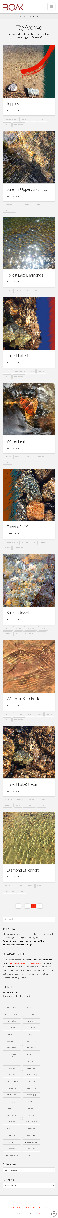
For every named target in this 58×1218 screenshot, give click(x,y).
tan (12, 1122)
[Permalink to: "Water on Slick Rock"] (29, 666)
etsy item (31, 1054)
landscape (31, 1075)
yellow (8, 462)
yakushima (12, 1155)
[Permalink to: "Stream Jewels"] (29, 580)
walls (20, 1207)
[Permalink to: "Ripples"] (29, 71)
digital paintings (11, 119)
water (7, 124)
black (31, 1021)
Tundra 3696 (17, 526)
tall (31, 1115)
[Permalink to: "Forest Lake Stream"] (29, 752)
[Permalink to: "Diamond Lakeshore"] (29, 838)
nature (8, 290)
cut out (12, 1048)
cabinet (11, 1034)
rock (40, 714)
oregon (31, 1095)
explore (37, 1207)
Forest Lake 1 (17, 355)
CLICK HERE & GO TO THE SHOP (25, 963)
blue (6, 371)
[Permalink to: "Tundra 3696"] (29, 495)
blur (31, 1028)
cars (31, 1034)
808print (8, 800)
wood (12, 1149)
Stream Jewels (18, 612)
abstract (8, 205)
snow (31, 1108)
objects (31, 1088)
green (24, 119)
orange (43, 628)
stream (43, 119)
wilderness (18, 124)
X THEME (38, 1213)
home (12, 1207)
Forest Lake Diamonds (25, 274)
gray (18, 205)
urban (31, 1128)
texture (12, 1128)
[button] (51, 6)
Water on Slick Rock (23, 698)
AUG (31, 1014)
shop (46, 1207)
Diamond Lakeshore (23, 869)
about (28, 1207)
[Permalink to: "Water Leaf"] (29, 409)
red (33, 119)
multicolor (30, 628)
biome (12, 1021)
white (11, 1142)
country (31, 1041)
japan (12, 1075)
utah (11, 1135)
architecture (12, 1014)
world (31, 1149)
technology (31, 1122)
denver (31, 1048)
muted (31, 1081)
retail (31, 1102)
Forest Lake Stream (22, 784)
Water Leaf (16, 441)
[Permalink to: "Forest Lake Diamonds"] (29, 243)
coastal (11, 1041)
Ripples (13, 103)
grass (31, 1061)
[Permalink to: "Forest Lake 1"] (29, 323)
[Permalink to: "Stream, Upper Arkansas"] (29, 157)
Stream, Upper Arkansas (27, 189)
